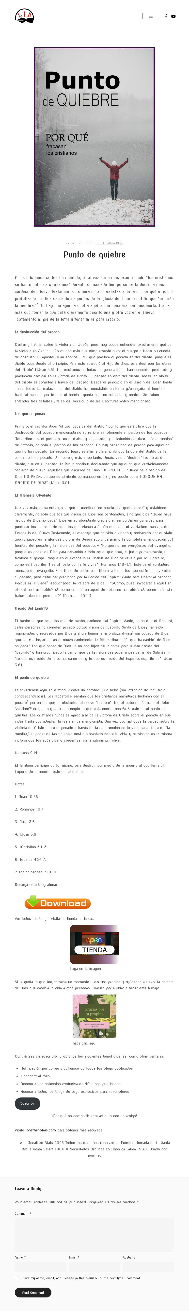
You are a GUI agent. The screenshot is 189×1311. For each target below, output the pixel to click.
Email (74, 1257)
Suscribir (27, 1103)
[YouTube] (173, 16)
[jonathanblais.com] (24, 16)
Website (129, 1257)
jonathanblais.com (41, 1130)
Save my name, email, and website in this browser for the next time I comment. (81, 1278)
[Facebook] (166, 16)
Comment (23, 1213)
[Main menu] (150, 16)
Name (20, 1257)
